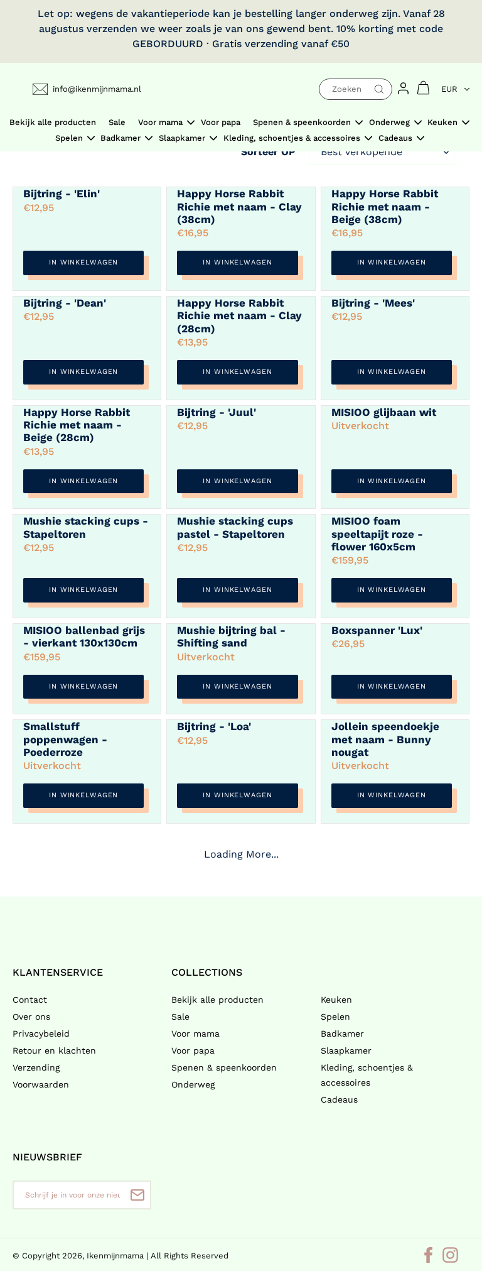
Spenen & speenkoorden (224, 1067)
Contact (30, 1000)
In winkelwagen (83, 262)
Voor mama (195, 1033)
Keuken (336, 1000)
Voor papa (193, 1050)
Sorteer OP (268, 152)
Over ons (31, 1017)
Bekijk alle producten (217, 1000)
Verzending (36, 1067)
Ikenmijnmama (115, 1255)
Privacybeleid (41, 1033)
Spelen (335, 1017)
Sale (180, 1017)
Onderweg (193, 1084)
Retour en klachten (54, 1050)
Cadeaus (339, 1099)
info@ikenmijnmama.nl (97, 89)
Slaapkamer (346, 1050)
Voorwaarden (41, 1084)
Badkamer (342, 1033)
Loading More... (241, 854)
